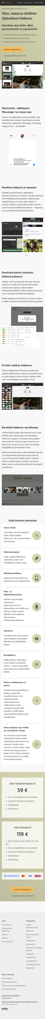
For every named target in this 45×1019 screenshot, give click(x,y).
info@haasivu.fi (6, 998)
